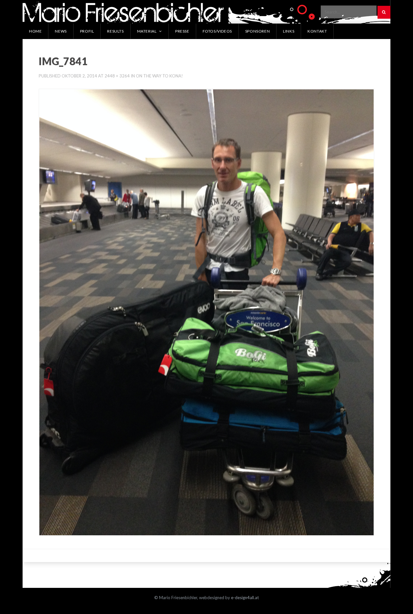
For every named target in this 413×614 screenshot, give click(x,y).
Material (147, 31)
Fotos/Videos (217, 31)
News (60, 31)
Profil (87, 31)
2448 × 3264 (117, 75)
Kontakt (317, 31)
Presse (182, 31)
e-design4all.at (245, 597)
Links (288, 31)
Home (35, 31)
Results (115, 31)
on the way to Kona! (159, 75)
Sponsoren (257, 31)
